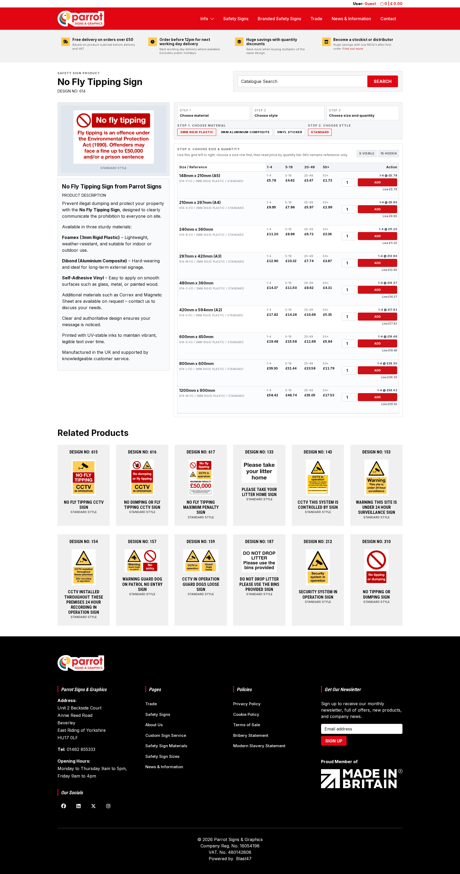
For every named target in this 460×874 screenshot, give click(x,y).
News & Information (351, 18)
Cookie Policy (246, 714)
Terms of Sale (246, 724)
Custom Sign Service (165, 735)
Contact (388, 18)
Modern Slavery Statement (259, 745)
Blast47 (244, 858)
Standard (320, 132)
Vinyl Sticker (289, 132)
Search (383, 81)
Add (377, 182)
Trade (316, 18)
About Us (154, 724)
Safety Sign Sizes (162, 756)
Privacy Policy (247, 703)
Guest (370, 4)
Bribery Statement (250, 735)
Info (204, 18)
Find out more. (353, 49)
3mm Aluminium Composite (245, 132)
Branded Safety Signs (279, 18)
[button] (113, 140)
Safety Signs (235, 18)
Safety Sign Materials (166, 745)
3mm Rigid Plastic (196, 132)
